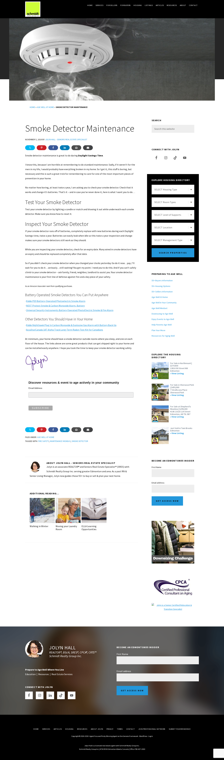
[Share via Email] (88, 147)
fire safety (43, 441)
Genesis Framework (130, 736)
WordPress (143, 736)
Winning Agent (111, 736)
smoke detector (80, 441)
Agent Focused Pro (96, 736)
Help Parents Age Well (162, 324)
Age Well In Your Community (164, 302)
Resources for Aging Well (163, 335)
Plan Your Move (158, 330)
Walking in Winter (39, 526)
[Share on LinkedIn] (65, 147)
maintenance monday (60, 441)
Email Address (35, 388)
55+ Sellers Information (162, 291)
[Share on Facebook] (53, 147)
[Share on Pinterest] (41, 147)
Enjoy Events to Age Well (163, 319)
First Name (156, 467)
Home (32, 107)
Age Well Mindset (159, 308)
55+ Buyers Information (162, 280)
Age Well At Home (45, 107)
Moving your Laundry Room (66, 528)
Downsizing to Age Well (162, 313)
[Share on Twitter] (30, 147)
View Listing (178, 373)
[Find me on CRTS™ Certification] (173, 605)
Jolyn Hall (62, 648)
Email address (158, 482)
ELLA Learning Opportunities (89, 528)
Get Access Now (167, 501)
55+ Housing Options (161, 286)
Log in (150, 736)
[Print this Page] (76, 147)
